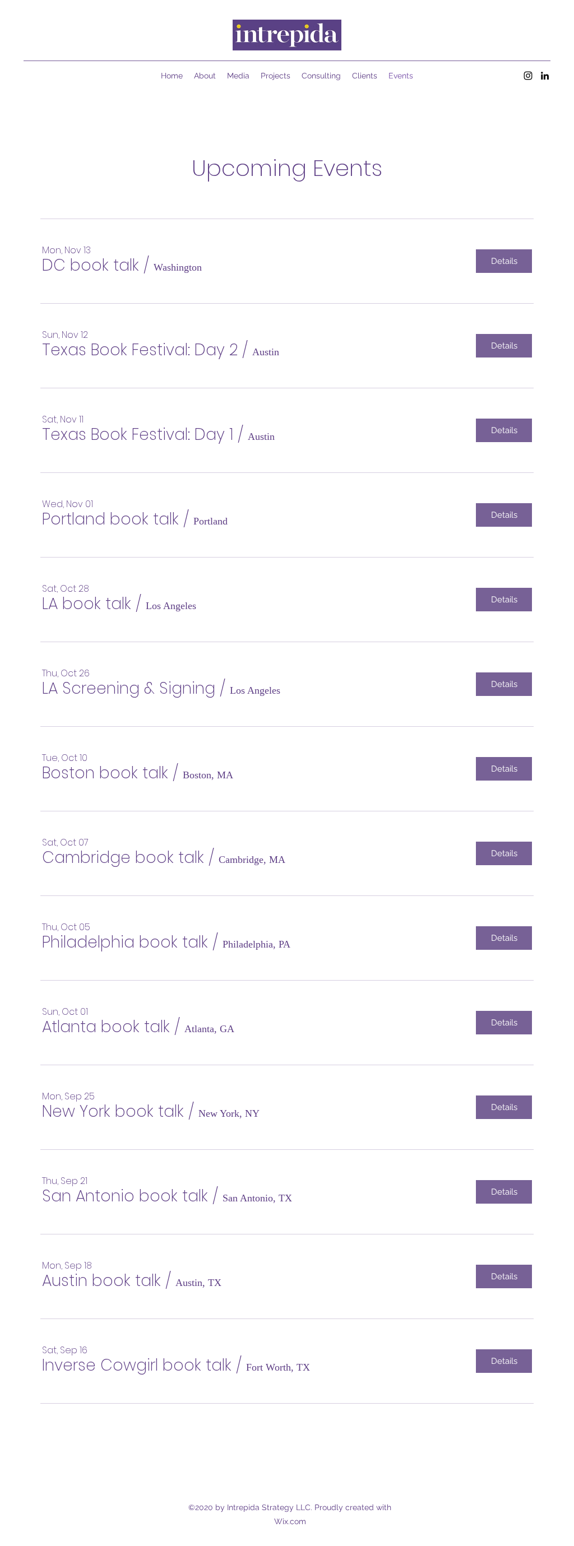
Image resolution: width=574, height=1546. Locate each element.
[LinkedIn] (544, 75)
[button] (90, 266)
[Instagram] (528, 75)
